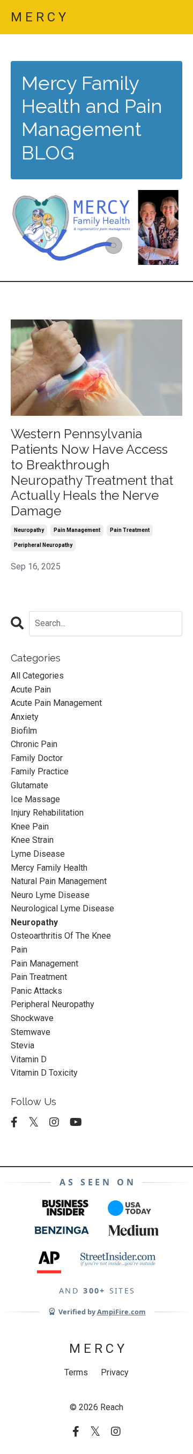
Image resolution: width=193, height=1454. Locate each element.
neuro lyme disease (50, 895)
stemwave (30, 1032)
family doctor (37, 758)
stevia (22, 1045)
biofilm (24, 731)
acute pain (31, 689)
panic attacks (36, 991)
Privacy (115, 1372)
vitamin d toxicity (44, 1073)
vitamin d (29, 1059)
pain (19, 950)
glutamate (29, 785)
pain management (77, 530)
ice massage (35, 799)
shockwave (32, 1018)
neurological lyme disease (62, 908)
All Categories (37, 676)
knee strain (32, 840)
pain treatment (130, 530)
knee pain (30, 826)
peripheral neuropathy (43, 545)
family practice (40, 771)
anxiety (25, 717)
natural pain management (59, 881)
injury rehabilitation (47, 813)
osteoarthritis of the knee (61, 936)
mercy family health (49, 868)
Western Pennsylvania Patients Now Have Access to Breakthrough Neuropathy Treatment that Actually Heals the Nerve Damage (92, 473)
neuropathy (29, 530)
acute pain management (56, 703)
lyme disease (38, 854)
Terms (76, 1372)
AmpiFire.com (121, 1311)
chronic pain (34, 744)
